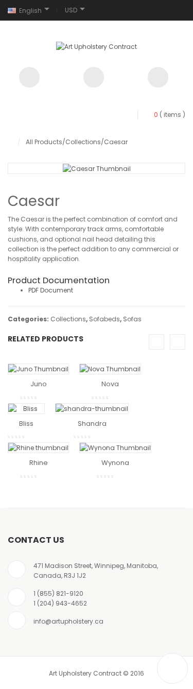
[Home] (10, 142)
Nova (110, 384)
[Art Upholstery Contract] (96, 46)
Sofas (132, 319)
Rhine (38, 463)
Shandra (92, 423)
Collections (83, 141)
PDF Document (50, 290)
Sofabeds (104, 319)
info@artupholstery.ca (68, 621)
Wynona (115, 463)
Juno (38, 384)
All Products (44, 141)
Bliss (26, 423)
